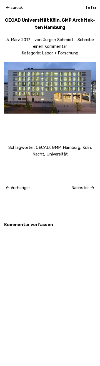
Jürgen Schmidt (58, 39)
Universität (57, 154)
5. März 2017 (18, 39)
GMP (56, 147)
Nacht (38, 154)
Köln (86, 147)
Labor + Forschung (60, 53)
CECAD (43, 147)
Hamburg (71, 147)
